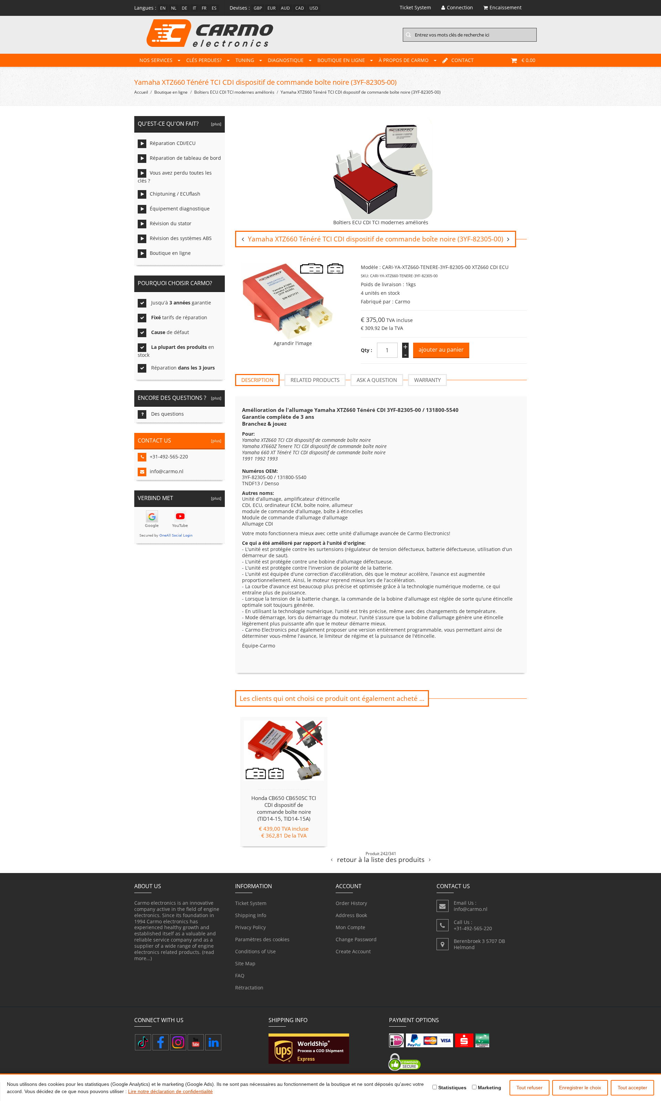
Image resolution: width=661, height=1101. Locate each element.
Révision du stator (170, 223)
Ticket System (250, 903)
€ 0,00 (528, 60)
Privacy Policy (250, 927)
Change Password (356, 939)
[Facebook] (161, 1042)
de (184, 8)
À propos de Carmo (404, 60)
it (194, 8)
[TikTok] (143, 1042)
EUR (271, 8)
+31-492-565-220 (169, 456)
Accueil (141, 92)
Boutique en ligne (341, 60)
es (214, 8)
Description (257, 379)
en (163, 8)
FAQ (239, 975)
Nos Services (155, 60)
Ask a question (377, 379)
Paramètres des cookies (262, 939)
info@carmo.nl (166, 471)
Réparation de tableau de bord (185, 158)
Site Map (245, 963)
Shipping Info (250, 915)
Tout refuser (529, 1087)
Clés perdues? (204, 60)
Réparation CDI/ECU (173, 143)
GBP (258, 8)
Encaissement (506, 7)
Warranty (427, 379)
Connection (460, 7)
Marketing (488, 1087)
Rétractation (249, 987)
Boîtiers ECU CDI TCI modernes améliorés (234, 92)
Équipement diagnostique (180, 208)
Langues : (145, 7)
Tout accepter (632, 1087)
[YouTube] (196, 1042)
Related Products (315, 379)
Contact (462, 60)
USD (313, 8)
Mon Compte (350, 927)
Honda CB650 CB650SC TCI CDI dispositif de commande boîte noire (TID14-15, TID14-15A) (283, 808)
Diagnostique (286, 60)
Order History (351, 903)
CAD (299, 8)
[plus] (215, 123)
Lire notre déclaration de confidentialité (170, 1091)
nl (173, 8)
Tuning (244, 60)
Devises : (240, 7)
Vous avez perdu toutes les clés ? (175, 176)
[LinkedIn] (213, 1042)
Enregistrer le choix (580, 1087)
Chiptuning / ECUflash (175, 193)
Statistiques (451, 1087)
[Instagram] (178, 1042)
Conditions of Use (255, 951)
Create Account (353, 951)
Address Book (351, 915)
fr (204, 8)
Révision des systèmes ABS (181, 238)
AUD (285, 8)
